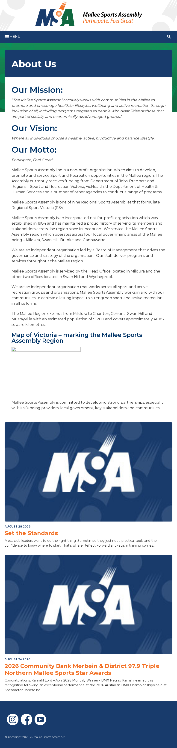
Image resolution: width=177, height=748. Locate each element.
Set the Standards (31, 533)
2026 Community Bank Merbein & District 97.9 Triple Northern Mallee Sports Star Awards (82, 669)
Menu (14, 37)
